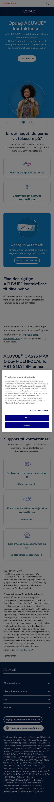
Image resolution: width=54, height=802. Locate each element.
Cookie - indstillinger (39, 410)
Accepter (27, 425)
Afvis (27, 418)
